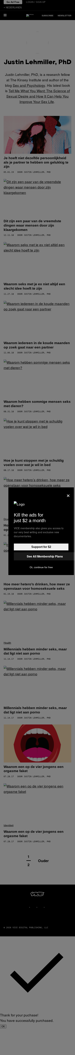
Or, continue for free (41, 567)
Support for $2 (41, 546)
